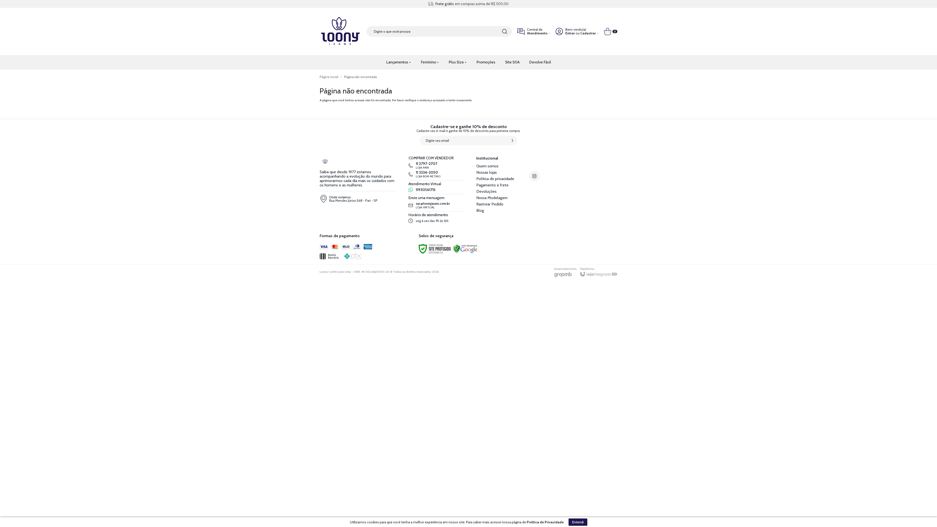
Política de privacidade (495, 178)
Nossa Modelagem (492, 197)
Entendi (578, 522)
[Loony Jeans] (340, 31)
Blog (480, 210)
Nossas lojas (486, 172)
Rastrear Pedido (489, 204)
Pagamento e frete (492, 185)
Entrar (570, 33)
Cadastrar (588, 33)
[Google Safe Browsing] (465, 248)
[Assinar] (512, 140)
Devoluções (486, 191)
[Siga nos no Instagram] (534, 176)
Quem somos (487, 166)
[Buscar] (504, 31)
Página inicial (329, 77)
